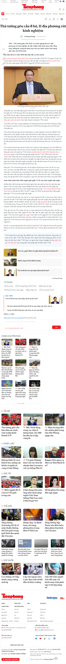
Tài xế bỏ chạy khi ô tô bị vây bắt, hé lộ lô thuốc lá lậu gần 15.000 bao (34, 393)
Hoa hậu (29, 618)
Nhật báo (17, 603)
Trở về (3, 68)
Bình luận (3, 63)
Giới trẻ (43, 14)
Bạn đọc (42, 618)
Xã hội (7, 14)
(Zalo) (47, 627)
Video (3, 603)
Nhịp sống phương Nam (46, 621)
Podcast (43, 603)
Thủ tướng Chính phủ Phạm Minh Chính (16, 58)
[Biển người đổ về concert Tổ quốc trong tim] (11, 482)
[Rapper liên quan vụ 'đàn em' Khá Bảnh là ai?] (55, 452)
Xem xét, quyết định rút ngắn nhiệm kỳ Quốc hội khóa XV (38, 251)
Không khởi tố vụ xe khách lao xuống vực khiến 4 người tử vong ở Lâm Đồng (11, 464)
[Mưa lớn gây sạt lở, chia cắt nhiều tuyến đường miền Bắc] (20, 362)
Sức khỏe (30, 14)
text (50, 19)
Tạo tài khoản (18, 318)
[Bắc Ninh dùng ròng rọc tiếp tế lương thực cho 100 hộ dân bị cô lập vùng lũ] (7, 342)
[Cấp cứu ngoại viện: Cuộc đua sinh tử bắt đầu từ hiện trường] (33, 569)
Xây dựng (44, 202)
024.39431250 (7, 630)
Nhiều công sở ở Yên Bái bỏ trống (29, 261)
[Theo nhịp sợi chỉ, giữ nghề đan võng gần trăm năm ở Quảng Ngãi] (20, 383)
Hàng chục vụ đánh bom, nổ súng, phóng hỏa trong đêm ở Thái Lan (32, 526)
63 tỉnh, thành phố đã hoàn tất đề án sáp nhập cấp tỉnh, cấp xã (29, 306)
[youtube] (63, 1)
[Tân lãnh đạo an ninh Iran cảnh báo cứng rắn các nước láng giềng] (58, 543)
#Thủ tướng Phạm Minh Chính (25, 286)
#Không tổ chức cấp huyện (14, 290)
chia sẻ (46, 19)
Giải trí (7, 473)
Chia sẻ (3, 54)
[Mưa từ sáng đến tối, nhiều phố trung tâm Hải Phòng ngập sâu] (34, 342)
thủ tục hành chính (54, 61)
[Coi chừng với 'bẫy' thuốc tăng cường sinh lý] (11, 569)
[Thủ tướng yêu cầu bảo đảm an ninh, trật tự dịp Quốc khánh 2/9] (20, 342)
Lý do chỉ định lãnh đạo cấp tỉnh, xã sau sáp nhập (25, 310)
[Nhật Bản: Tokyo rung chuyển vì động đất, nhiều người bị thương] (8, 543)
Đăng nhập (7, 318)
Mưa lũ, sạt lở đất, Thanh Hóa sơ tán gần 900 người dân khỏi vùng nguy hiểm (7, 373)
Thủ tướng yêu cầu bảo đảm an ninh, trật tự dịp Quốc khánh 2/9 (20, 351)
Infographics (19, 606)
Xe (15, 615)
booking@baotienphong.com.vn (45, 630)
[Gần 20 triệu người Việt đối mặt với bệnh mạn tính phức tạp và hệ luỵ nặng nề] (55, 569)
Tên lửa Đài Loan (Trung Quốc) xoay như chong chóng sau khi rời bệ (24, 552)
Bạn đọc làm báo (11, 659)
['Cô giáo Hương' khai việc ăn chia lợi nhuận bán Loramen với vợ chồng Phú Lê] (33, 452)
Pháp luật (48, 14)
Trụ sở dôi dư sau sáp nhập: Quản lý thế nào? (33, 270)
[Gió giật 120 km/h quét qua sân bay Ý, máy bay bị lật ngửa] (41, 543)
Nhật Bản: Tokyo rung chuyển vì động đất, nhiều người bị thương (7, 552)
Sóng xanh (19, 14)
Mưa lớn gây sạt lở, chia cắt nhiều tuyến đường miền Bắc (20, 372)
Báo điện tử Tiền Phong (33, 7)
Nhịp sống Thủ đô (32, 621)
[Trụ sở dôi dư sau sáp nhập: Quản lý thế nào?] (10, 272)
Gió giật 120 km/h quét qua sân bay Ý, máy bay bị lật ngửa (40, 552)
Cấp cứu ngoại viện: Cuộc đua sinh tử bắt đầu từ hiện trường (33, 579)
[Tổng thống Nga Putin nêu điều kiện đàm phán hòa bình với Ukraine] (55, 515)
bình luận (57, 19)
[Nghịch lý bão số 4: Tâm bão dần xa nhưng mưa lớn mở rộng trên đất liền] (7, 383)
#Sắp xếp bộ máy (45, 286)
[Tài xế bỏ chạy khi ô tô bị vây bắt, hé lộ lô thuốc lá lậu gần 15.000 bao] (34, 383)
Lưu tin (3, 59)
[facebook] (60, 1)
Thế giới (37, 14)
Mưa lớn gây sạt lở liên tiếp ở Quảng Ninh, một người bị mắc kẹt (34, 373)
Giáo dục (3, 618)
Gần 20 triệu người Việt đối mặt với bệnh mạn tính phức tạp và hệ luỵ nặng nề (54, 582)
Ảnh (28, 603)
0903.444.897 (7, 638)
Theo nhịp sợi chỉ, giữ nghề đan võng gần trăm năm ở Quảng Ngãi (20, 392)
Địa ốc (25, 14)
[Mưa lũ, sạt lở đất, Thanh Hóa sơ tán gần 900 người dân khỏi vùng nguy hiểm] (7, 362)
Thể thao (55, 14)
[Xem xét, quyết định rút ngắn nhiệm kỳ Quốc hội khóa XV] (10, 252)
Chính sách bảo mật (17, 645)
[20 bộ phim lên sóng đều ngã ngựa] (55, 482)
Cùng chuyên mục (11, 336)
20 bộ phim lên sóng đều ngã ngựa (54, 491)
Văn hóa (29, 615)
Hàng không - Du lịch (7, 621)
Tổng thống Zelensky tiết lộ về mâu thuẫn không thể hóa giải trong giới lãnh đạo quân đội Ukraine (10, 529)
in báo (54, 19)
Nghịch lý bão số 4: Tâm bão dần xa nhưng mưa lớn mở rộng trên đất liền (6, 393)
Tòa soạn (4, 625)
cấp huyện (26, 215)
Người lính (62, 14)
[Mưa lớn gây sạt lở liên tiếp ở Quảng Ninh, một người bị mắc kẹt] (34, 362)
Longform (5, 606)
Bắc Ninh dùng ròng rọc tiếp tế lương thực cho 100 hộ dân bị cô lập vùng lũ (6, 352)
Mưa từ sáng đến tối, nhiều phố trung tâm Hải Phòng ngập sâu (34, 352)
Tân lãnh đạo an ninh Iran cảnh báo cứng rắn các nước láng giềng (57, 552)
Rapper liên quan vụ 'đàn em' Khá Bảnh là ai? (54, 463)
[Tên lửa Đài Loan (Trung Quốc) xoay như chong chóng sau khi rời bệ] (25, 543)
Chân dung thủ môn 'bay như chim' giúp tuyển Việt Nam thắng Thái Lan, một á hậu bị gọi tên (32, 495)
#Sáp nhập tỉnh (31, 290)
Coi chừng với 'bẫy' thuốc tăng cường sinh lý (10, 579)
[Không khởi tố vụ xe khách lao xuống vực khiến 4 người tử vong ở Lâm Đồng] (11, 452)
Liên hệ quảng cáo (41, 625)
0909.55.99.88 (41, 627)
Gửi (56, 327)
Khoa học (17, 618)
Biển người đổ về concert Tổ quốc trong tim (10, 493)
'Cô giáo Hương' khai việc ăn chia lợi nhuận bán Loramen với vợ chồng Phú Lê (33, 464)
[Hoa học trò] (62, 598)
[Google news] (55, 638)
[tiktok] (46, 639)
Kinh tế (13, 14)
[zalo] (50, 638)
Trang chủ (2, 13)
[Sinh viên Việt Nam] (52, 598)
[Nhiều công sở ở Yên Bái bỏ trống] (10, 262)
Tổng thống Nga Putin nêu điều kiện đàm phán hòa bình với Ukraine (54, 526)
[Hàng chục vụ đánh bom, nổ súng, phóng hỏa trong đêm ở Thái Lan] (33, 515)
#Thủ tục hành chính (46, 290)
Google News (61, 19)
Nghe (3, 49)
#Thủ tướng (9, 286)
